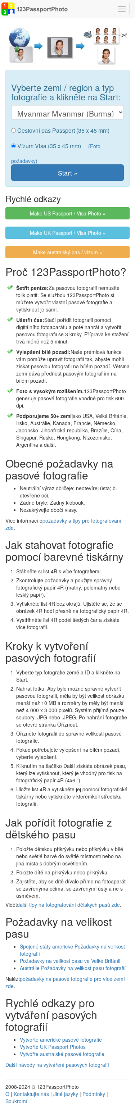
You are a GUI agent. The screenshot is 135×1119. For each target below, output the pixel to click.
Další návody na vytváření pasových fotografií (57, 1064)
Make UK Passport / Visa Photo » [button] (67, 232)
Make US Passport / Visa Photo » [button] (67, 213)
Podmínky (93, 1093)
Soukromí (16, 1101)
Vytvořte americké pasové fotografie (61, 1039)
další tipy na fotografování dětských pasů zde (68, 904)
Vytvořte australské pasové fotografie (62, 1053)
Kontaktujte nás (31, 1093)
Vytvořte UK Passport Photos (53, 1046)
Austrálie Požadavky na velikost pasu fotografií (73, 968)
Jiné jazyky (65, 1093)
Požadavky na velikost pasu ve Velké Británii (70, 960)
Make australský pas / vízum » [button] (67, 252)
